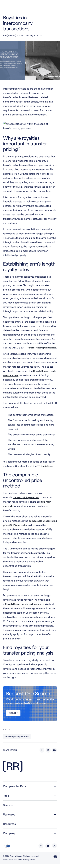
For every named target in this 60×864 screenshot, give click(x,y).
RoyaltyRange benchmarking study (24, 604)
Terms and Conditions (12, 859)
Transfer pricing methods (17, 736)
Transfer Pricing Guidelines (41, 347)
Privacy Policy (29, 859)
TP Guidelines (44, 466)
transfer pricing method (26, 497)
